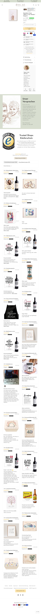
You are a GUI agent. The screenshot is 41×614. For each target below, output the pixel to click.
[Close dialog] (31, 295)
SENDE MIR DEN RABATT (20, 315)
